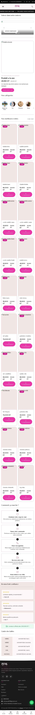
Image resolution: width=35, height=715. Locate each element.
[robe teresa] (26, 286)
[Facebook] (24, 2)
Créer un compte (22, 687)
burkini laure (6, 184)
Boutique (3, 692)
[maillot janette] (26, 134)
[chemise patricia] (26, 437)
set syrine (5, 336)
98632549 (6, 699)
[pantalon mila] (26, 399)
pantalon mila (24, 411)
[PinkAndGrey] (17, 6)
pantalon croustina (25, 336)
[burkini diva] (9, 134)
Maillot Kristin (24, 184)
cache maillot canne (26, 222)
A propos (3, 684)
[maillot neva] (26, 248)
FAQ (2, 687)
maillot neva (23, 260)
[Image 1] (16, 33)
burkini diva (6, 146)
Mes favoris (21, 689)
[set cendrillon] (9, 361)
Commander (9, 157)
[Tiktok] (29, 2)
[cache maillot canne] (26, 210)
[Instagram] (27, 2)
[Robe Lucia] (9, 286)
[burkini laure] (9, 172)
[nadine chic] (26, 361)
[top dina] (26, 475)
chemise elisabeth (8, 487)
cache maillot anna (8, 222)
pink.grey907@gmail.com (10, 701)
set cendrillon (7, 374)
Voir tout (31, 119)
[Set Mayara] (9, 399)
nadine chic (23, 374)
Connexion (21, 684)
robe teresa (23, 298)
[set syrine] (9, 324)
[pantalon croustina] (26, 324)
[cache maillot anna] (9, 210)
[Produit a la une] (17, 57)
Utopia (21, 708)
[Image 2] (17, 33)
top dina (22, 487)
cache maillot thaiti (8, 260)
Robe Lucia (6, 298)
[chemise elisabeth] (9, 475)
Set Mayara (6, 411)
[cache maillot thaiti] (9, 248)
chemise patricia (24, 449)
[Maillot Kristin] (26, 172)
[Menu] (3, 6)
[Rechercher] (32, 6)
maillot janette (24, 146)
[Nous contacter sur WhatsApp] (32, 702)
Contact (3, 689)
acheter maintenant (10, 31)
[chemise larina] (9, 437)
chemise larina (7, 449)
